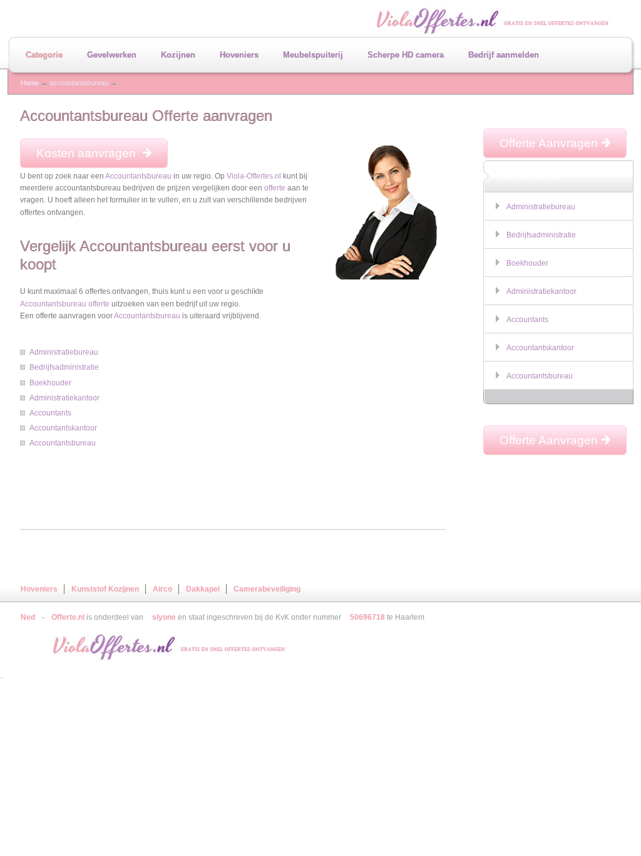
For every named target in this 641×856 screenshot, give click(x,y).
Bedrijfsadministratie (64, 367)
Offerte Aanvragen (549, 143)
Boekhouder (50, 382)
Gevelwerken (111, 55)
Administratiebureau (63, 352)
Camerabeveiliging (266, 589)
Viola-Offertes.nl (254, 176)
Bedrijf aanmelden (503, 55)
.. (2, 675)
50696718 (367, 617)
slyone (164, 617)
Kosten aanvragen (87, 153)
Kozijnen (178, 55)
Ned (28, 617)
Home (30, 82)
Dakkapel (203, 589)
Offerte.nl (68, 617)
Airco (162, 589)
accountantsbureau (78, 82)
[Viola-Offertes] (159, 647)
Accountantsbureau (138, 176)
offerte (274, 188)
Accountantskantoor (63, 428)
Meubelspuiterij (313, 55)
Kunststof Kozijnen (105, 589)
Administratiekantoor (64, 398)
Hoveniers (239, 55)
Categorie (44, 55)
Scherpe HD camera (405, 55)
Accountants (50, 413)
